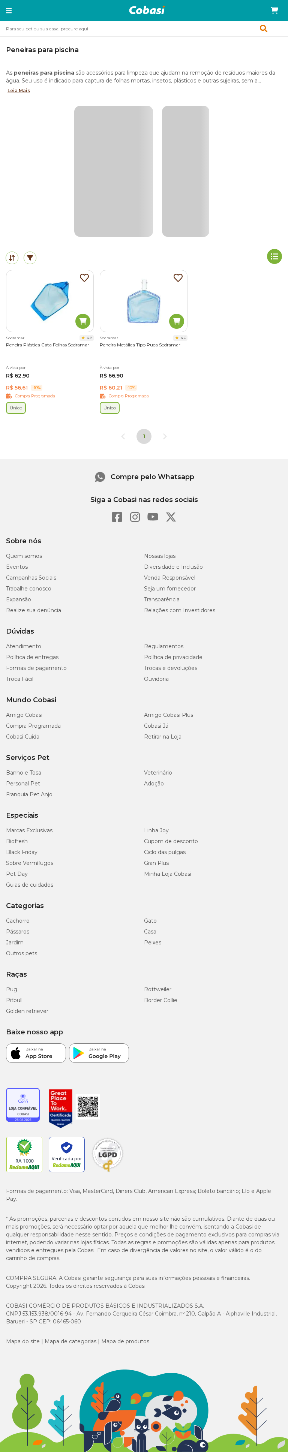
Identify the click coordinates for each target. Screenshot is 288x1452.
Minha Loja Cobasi (167, 874)
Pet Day (17, 874)
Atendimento (23, 646)
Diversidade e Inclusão (173, 566)
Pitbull (14, 1000)
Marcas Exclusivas (29, 830)
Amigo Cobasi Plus (168, 715)
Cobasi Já (156, 725)
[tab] (12, 258)
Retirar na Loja (163, 736)
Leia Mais (19, 90)
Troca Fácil (19, 679)
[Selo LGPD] (107, 1172)
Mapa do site (23, 1341)
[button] (9, 10)
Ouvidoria (156, 679)
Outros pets (21, 953)
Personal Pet (23, 783)
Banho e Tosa (23, 772)
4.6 (183, 338)
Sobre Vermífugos (29, 863)
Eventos (17, 566)
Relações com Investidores (179, 610)
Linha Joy (156, 830)
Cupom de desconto (171, 841)
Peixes (152, 942)
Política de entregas (32, 657)
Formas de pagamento (36, 668)
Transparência (162, 599)
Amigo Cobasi (24, 715)
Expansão (18, 599)
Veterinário (158, 772)
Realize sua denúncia (33, 610)
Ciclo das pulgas (165, 852)
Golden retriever (27, 1011)
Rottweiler (157, 989)
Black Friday (22, 852)
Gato (150, 920)
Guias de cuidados (29, 884)
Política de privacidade (173, 657)
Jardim (15, 942)
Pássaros (17, 931)
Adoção (154, 783)
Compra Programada (33, 725)
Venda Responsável (169, 577)
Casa (150, 931)
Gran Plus (156, 863)
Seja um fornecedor (170, 588)
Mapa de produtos (125, 1341)
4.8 (89, 338)
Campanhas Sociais (31, 577)
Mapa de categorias (70, 1341)
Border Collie (160, 1000)
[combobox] (144, 28)
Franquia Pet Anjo (29, 794)
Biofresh (17, 841)
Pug (11, 989)
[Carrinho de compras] (274, 10)
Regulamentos (163, 646)
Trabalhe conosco (28, 588)
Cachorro (18, 920)
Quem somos (24, 556)
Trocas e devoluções (170, 668)
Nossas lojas (160, 556)
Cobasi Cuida (22, 736)
